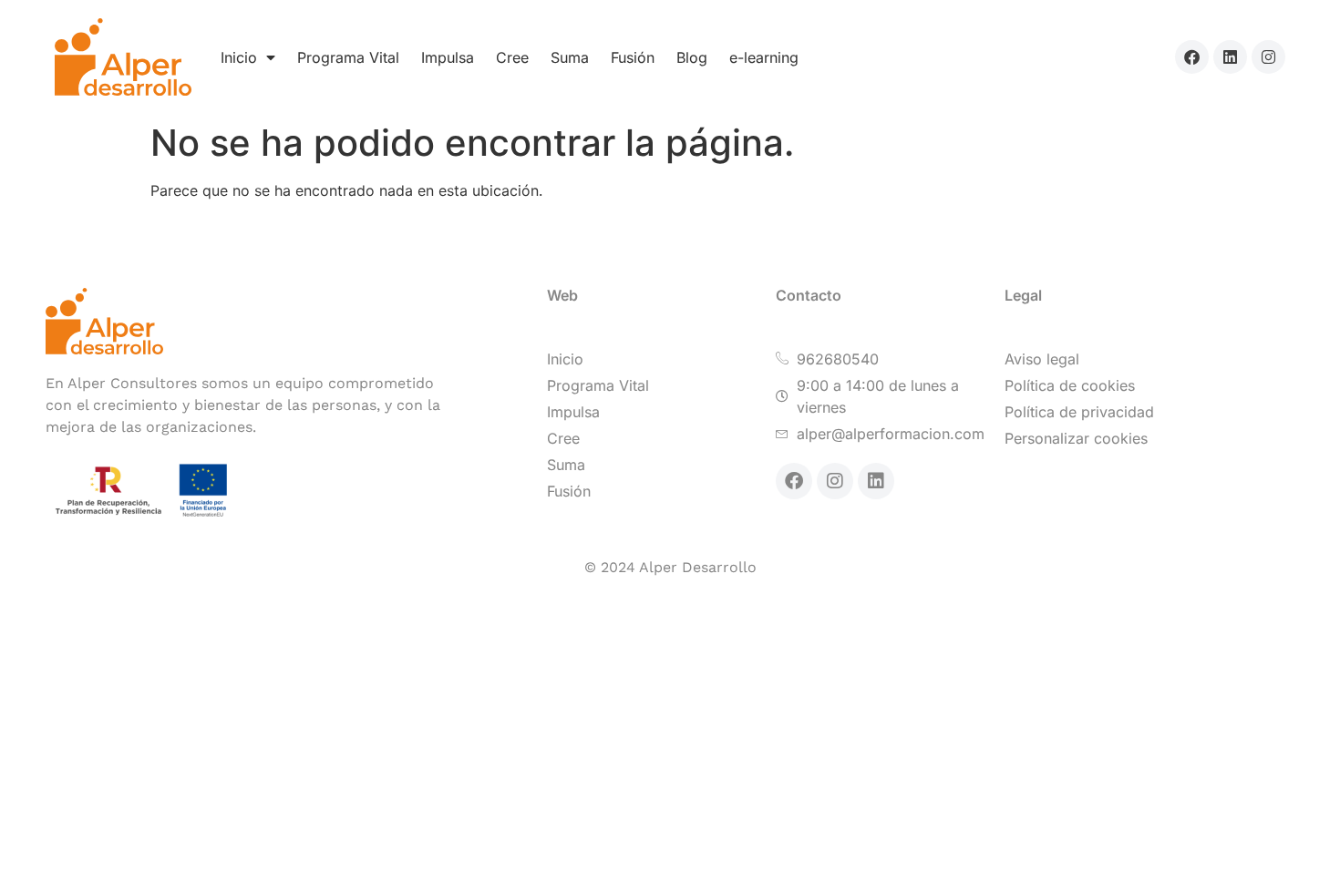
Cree (512, 57)
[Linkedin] (1230, 57)
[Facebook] (1192, 57)
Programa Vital (348, 57)
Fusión (633, 57)
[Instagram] (1268, 57)
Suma (570, 57)
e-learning (764, 57)
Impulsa (447, 57)
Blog (691, 57)
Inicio (239, 57)
